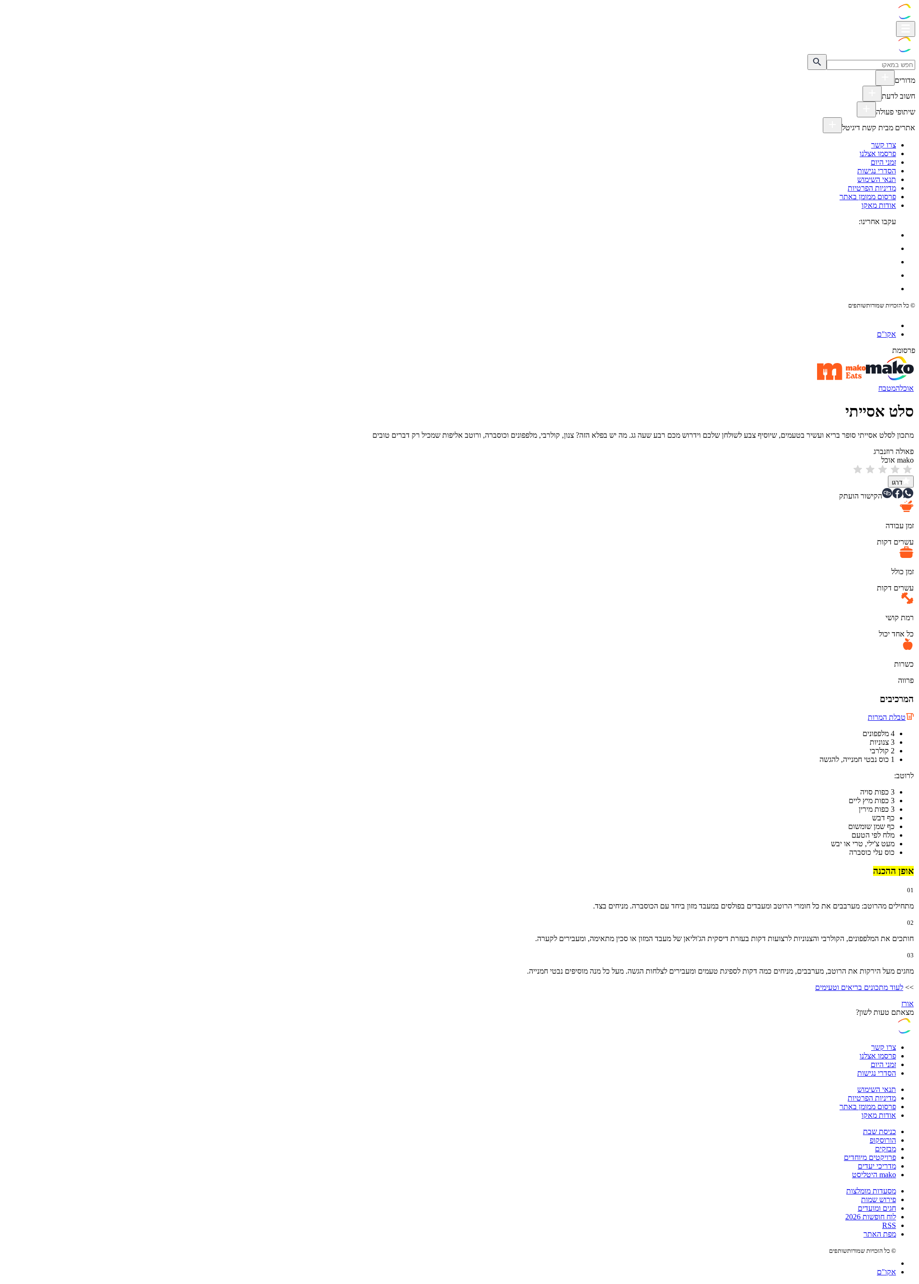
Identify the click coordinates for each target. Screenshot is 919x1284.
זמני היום (883, 162)
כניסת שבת (879, 1131)
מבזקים (885, 1149)
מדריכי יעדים (877, 1166)
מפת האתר (879, 1234)
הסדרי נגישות (876, 171)
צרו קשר (883, 145)
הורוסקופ (883, 1140)
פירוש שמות (878, 1199)
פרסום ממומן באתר (868, 197)
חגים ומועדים (877, 1208)
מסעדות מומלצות (871, 1191)
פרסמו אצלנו (878, 153)
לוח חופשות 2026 (870, 1217)
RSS (889, 1225)
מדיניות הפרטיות (872, 188)
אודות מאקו (879, 205)
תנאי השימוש (876, 179)
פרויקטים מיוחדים (870, 1157)
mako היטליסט (874, 1174)
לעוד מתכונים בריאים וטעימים (859, 987)
